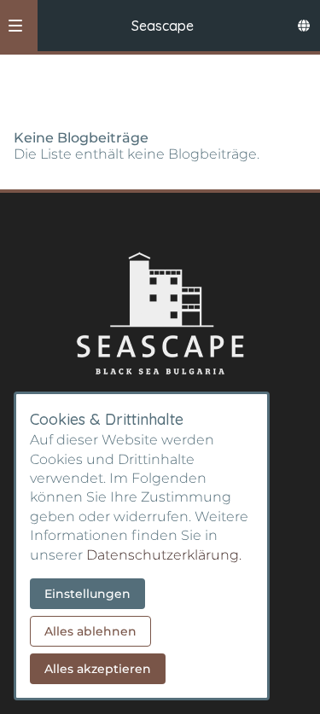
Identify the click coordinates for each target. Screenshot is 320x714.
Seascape (162, 25)
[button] (15, 25)
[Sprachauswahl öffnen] (304, 25)
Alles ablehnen (90, 631)
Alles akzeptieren (97, 668)
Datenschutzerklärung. (163, 555)
